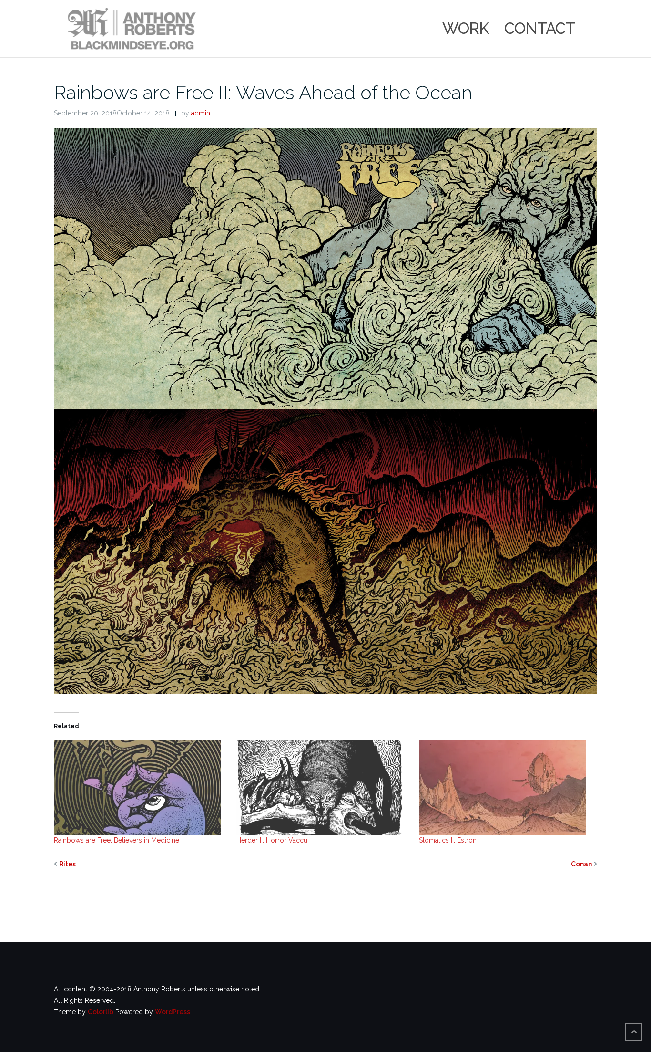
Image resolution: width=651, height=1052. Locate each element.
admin (200, 113)
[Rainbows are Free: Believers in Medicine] (140, 787)
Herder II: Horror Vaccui (272, 840)
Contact (539, 28)
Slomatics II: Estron (448, 840)
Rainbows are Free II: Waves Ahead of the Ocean (263, 92)
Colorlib (100, 1012)
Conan (581, 864)
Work (465, 28)
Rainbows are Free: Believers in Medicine (116, 840)
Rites (67, 864)
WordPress (172, 1012)
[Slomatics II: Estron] (505, 787)
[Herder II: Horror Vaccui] (322, 787)
